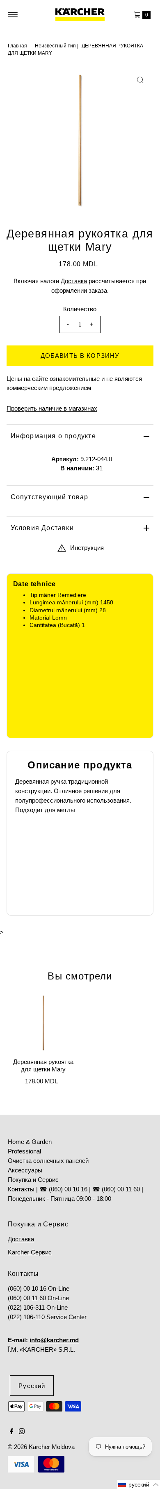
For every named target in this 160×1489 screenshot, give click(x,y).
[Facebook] (11, 1432)
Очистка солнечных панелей (48, 1160)
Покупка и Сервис (33, 1179)
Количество (79, 308)
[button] (138, 1484)
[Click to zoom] (140, 80)
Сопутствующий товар (50, 496)
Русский (31, 1385)
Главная (17, 46)
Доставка (74, 280)
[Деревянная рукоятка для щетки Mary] (43, 1023)
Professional (24, 1151)
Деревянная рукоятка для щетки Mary (43, 1065)
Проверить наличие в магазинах (52, 408)
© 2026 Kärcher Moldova (41, 1446)
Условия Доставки (42, 527)
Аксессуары (25, 1170)
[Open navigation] (13, 15)
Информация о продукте (53, 435)
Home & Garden (30, 1141)
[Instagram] (22, 1432)
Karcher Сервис (30, 1252)
